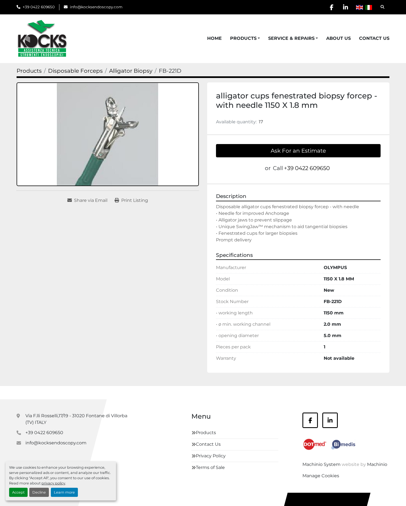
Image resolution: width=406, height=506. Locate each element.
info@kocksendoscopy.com (96, 7)
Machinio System (321, 464)
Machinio (377, 464)
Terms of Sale (210, 467)
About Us (338, 38)
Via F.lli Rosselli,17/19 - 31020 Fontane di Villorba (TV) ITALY (76, 419)
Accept (18, 492)
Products (243, 38)
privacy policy (53, 483)
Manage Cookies (320, 475)
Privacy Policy (211, 455)
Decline (39, 492)
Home (214, 38)
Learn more (64, 492)
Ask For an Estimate (298, 150)
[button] (245, 38)
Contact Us (374, 38)
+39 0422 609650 (39, 7)
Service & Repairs (291, 38)
